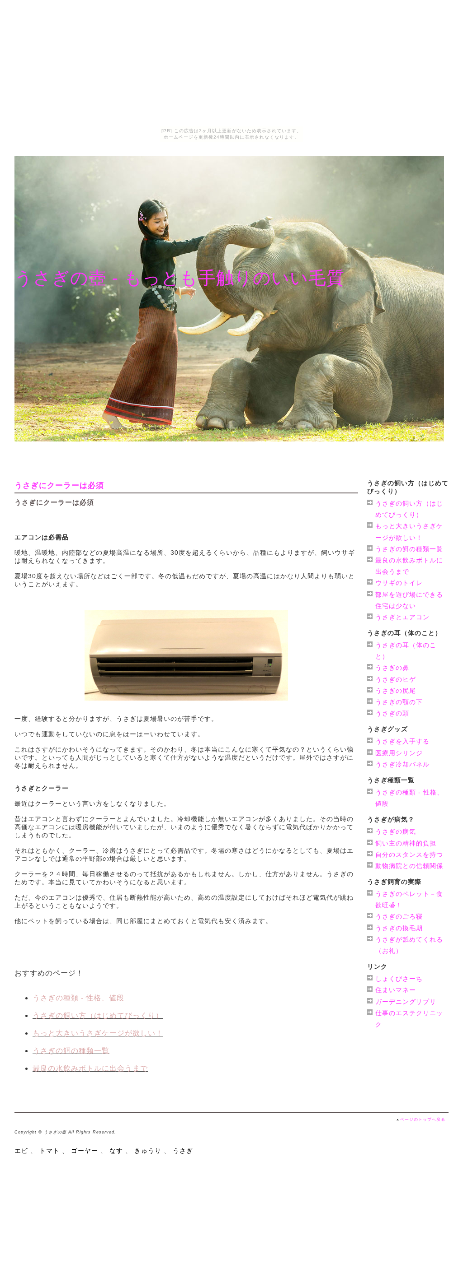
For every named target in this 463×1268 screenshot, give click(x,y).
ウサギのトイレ (399, 582)
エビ (21, 1150)
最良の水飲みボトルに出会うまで (90, 1068)
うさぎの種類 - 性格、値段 (78, 998)
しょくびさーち (399, 978)
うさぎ (183, 1150)
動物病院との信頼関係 (409, 865)
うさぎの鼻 (392, 667)
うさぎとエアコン (402, 617)
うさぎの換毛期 (399, 928)
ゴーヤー (84, 1150)
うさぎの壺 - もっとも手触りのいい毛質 (179, 278)
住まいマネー (395, 990)
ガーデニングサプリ (405, 1001)
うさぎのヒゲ (395, 679)
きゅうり (147, 1150)
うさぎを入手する (402, 741)
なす (116, 1150)
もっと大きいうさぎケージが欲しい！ (98, 1033)
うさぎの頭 (392, 713)
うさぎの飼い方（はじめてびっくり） (98, 1015)
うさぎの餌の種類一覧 (71, 1050)
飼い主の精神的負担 (405, 843)
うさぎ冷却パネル (402, 764)
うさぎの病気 (395, 831)
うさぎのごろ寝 (399, 916)
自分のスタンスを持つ (409, 854)
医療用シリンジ (399, 753)
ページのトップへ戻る (422, 1119)
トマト (49, 1150)
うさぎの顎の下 (399, 702)
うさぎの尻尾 (395, 690)
